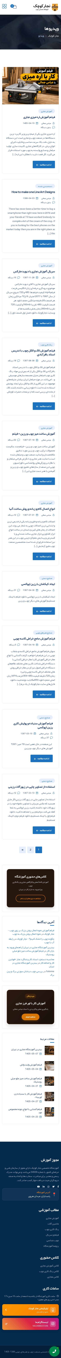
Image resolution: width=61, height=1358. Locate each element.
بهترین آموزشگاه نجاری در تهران (33, 965)
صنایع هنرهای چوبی (44, 633)
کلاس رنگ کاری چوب (49, 1271)
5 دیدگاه (12, 645)
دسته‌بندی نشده (45, 186)
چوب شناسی (52, 1240)
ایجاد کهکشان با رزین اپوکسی (38, 584)
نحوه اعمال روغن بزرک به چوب (27, 934)
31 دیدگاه (12, 590)
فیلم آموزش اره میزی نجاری (39, 117)
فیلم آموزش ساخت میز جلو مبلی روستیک (33, 953)
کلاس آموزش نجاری (49, 1266)
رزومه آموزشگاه (51, 1246)
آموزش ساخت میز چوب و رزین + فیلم (33, 434)
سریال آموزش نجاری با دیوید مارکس (34, 271)
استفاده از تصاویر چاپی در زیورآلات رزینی (31, 787)
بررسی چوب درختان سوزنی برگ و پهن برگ (30, 973)
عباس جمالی (46, 123)
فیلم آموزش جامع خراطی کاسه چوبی (34, 638)
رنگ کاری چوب (46, 345)
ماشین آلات (53, 1224)
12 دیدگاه (12, 515)
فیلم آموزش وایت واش (31, 1064)
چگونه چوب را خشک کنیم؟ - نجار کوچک (35, 939)
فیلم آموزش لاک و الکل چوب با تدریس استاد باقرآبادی (33, 352)
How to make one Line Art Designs (33, 192)
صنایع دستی (47, 578)
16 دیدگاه (12, 277)
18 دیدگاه (12, 361)
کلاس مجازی (53, 1277)
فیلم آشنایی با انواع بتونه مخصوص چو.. (25, 1111)
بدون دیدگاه (46, 127)
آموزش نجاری (46, 111)
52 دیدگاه (12, 440)
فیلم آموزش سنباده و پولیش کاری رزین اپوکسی (33, 725)
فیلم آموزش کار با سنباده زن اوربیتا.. (28, 1095)
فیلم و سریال (52, 1235)
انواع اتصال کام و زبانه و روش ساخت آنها (32, 509)
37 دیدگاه (45, 738)
